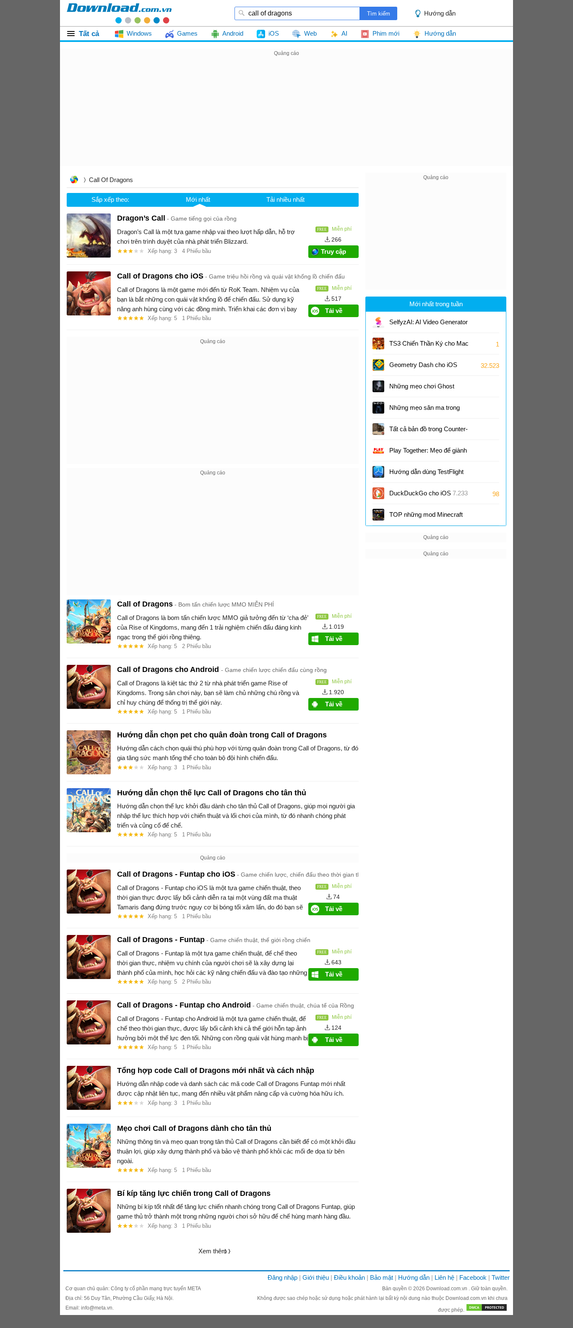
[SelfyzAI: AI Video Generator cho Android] (378, 322)
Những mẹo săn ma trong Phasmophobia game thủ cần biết (424, 410)
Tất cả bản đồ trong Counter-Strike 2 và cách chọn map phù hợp (428, 431)
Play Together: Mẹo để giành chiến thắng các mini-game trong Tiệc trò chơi (428, 453)
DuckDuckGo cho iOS (428, 493)
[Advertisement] (286, 117)
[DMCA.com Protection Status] (487, 1310)
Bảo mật (381, 1277)
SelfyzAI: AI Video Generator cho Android (428, 324)
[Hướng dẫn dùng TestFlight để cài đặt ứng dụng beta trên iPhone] (378, 472)
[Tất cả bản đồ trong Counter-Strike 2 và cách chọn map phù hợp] (378, 429)
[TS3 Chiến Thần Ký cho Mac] (378, 343)
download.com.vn (119, 13)
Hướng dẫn (414, 1277)
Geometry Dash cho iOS (423, 367)
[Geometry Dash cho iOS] (378, 365)
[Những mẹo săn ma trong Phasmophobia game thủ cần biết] (378, 408)
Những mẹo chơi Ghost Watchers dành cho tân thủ (425, 389)
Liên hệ (444, 1277)
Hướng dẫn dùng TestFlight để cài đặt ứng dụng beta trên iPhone (429, 474)
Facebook (473, 1277)
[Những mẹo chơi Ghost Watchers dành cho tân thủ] (378, 386)
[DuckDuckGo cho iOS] (378, 493)
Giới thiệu (315, 1277)
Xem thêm (212, 1251)
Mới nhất (198, 199)
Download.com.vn (447, 1289)
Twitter (501, 1277)
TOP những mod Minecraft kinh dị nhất (426, 517)
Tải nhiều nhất (285, 199)
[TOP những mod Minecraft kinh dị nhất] (378, 515)
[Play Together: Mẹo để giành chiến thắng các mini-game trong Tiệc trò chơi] (378, 450)
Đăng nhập (282, 1277)
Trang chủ (74, 180)
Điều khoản (349, 1277)
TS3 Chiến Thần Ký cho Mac (429, 343)
